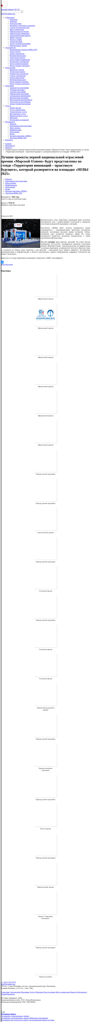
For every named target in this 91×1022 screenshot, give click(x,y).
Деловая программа (17, 90)
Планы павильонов (17, 54)
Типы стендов (15, 52)
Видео (12, 134)
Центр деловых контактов (20, 66)
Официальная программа (19, 94)
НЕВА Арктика (16, 38)
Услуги (8, 106)
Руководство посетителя (19, 74)
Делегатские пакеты (17, 58)
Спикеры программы (18, 92)
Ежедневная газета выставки (21, 126)
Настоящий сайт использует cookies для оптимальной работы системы (27, 1020)
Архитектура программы (19, 88)
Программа (9, 86)
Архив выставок (16, 42)
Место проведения (17, 30)
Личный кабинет (7, 9)
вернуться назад (7, 264)
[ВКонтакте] (2, 262)
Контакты (9, 140)
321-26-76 (8, 982)
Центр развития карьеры (19, 64)
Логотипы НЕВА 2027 (18, 138)
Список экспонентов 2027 (20, 28)
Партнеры (13, 20)
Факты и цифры (16, 40)
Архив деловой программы (20, 44)
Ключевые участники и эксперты (22, 26)
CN (18, 9)
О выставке (5, 992)
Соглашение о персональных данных (15, 1016)
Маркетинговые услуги (19, 116)
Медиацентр (10, 122)
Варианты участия (17, 70)
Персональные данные (18, 46)
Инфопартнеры (15, 130)
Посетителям (10, 68)
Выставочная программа (19, 98)
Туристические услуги (18, 112)
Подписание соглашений (19, 62)
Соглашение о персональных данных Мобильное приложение (24, 1018)
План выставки (15, 24)
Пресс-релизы (15, 128)
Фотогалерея (14, 132)
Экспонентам (10, 48)
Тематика (13, 22)
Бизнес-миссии (15, 108)
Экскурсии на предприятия (20, 102)
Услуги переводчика (17, 110)
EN (15, 9)
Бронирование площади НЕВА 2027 (23, 50)
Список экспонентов (18, 76)
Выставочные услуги (18, 114)
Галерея (4, 994)
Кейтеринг (14, 118)
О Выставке (9, 17)
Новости (13, 124)
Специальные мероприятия (20, 96)
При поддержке (49, 992)
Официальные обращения (19, 34)
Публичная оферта (8, 1014)
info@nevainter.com (8, 14)
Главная (8, 144)
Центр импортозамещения (20, 60)
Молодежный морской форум (21, 100)
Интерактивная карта (18, 56)
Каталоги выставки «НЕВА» (21, 136)
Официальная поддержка (19, 32)
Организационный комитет (20, 36)
